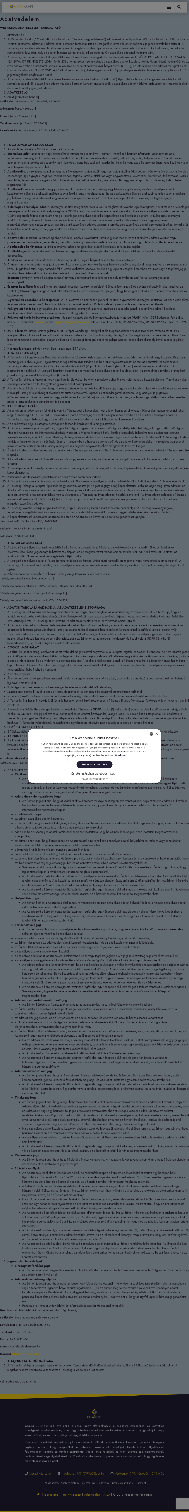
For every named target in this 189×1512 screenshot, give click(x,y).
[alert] (94, 756)
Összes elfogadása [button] (94, 764)
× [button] (156, 733)
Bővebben (120, 755)
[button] (94, 773)
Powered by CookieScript (94, 778)
